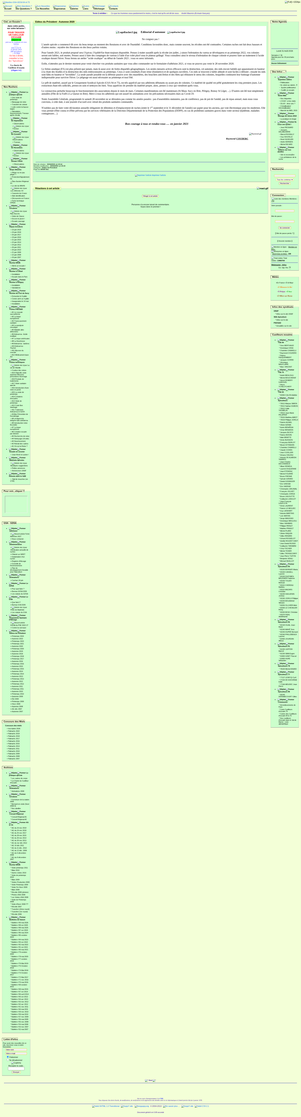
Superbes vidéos (285, 79)
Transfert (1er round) (20, 912)
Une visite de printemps (16, 98)
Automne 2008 (17, 706)
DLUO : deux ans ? (287, 103)
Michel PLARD (285, 531)
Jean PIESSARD (286, 127)
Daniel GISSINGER (287, 481)
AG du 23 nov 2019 (19, 828)
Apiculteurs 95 (284, 692)
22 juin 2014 (16, 242)
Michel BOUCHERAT (288, 378)
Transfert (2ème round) (20, 909)
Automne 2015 (17, 666)
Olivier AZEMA (285, 425)
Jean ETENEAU (286, 471)
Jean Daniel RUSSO (288, 543)
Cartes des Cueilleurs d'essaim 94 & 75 (288, 715)
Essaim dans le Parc (20, 277)
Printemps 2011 (18, 689)
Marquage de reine (19, 102)
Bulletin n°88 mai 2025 (20, 928)
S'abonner (13, 1057)
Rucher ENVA (14, 263)
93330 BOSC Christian (288, 612)
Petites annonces (18, 468)
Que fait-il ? (16, 602)
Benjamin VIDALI (286, 558)
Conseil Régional (16, 814)
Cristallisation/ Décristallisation (285, 107)
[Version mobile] (290, 267)
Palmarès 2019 (14, 734)
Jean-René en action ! (20, 455)
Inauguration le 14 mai (20, 301)
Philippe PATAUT (286, 526)
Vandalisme (16, 288)
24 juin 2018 (16, 232)
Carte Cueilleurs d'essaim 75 (285, 710)
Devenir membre (284, 241)
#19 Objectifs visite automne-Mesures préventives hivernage (18, 374)
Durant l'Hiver (17, 161)
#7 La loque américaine (20, 338)
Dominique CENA (286, 348)
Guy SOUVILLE (286, 137)
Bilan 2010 (15, 870)
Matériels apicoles (16, 460)
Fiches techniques (17, 362)
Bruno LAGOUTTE (287, 496)
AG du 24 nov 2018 (19, 830)
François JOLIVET (287, 491)
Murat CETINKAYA (287, 445)
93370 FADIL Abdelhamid (284, 615)
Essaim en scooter (17, 452)
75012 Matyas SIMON (288, 403)
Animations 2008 (18, 791)
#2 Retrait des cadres (20, 444)
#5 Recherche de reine (20, 436)
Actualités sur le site (284, 326)
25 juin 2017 (16, 235)
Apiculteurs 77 (284, 674)
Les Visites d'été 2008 (20, 897)
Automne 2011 (17, 686)
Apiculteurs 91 (284, 646)
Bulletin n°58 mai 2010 (20, 1014)
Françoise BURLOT (287, 442)
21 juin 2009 (16, 252)
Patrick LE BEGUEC (288, 508)
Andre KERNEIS (286, 142)
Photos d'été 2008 (18, 895)
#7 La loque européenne (15, 428)
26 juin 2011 (16, 247)
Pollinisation (284, 82)
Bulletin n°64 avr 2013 (20, 999)
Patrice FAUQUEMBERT (285, 356)
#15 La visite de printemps (17, 393)
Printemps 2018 (18, 656)
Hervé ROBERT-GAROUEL (286, 381)
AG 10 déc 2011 (18, 845)
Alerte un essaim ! (19, 266)
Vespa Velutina (15, 170)
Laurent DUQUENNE (288, 469)
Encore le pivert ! (18, 219)
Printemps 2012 (18, 684)
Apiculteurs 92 (284, 622)
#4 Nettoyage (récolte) (20, 439)
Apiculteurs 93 (284, 566)
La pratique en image (288, 119)
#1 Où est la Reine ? (19, 446)
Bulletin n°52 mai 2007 (20, 1029)
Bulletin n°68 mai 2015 (20, 989)
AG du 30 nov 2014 (19, 838)
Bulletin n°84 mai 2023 (20, 940)
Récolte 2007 (17, 907)
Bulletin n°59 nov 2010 (20, 1012)
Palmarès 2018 (14, 736)
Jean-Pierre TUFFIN (288, 556)
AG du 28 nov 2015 (19, 835)
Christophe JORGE (287, 494)
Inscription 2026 (14, 729)
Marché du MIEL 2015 (288, 110)
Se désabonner (15, 1060)
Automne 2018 (17, 654)
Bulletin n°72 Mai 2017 (20, 977)
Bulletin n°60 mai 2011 (20, 1009)
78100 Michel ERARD (288, 669)
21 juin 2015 (16, 240)
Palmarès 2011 (13, 749)
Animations (14, 577)
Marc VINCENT (286, 367)
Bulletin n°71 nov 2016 (20, 980)
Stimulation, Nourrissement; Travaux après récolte (19, 113)
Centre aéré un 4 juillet (20, 299)
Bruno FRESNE (286, 476)
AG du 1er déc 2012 (19, 843)
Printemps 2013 (18, 679)
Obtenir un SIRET (18, 554)
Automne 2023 (17, 639)
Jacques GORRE (287, 360)
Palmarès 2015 (14, 744)
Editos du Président (17, 633)
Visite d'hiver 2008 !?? (20, 904)
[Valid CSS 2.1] (201, 1106)
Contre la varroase (19, 628)
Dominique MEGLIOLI (288, 521)
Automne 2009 (17, 696)
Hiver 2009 (16, 704)
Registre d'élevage (19, 561)
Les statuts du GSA (19, 612)
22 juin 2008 (16, 255)
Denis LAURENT (286, 506)
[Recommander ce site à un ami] (286, 267)
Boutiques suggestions (19, 466)
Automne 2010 (17, 691)
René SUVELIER (286, 139)
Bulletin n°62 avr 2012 (20, 1004)
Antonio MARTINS (287, 513)
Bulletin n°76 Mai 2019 (20, 963)
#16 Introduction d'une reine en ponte (19, 389)
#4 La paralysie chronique (17, 326)
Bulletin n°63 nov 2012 (20, 1002)
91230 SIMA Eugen (287, 654)
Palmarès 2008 (14, 756)
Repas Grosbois (16, 227)
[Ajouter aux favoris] (283, 267)
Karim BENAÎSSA (286, 427)
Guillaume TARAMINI (288, 546)
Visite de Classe (18, 216)
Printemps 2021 (18, 644)
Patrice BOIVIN (286, 435)
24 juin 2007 (16, 257)
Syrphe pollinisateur (288, 87)
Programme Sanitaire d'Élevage (18, 619)
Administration (15, 544)
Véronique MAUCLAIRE (283, 363)
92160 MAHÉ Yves (287, 629)
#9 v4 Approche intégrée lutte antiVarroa (19, 419)
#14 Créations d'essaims (16, 397)
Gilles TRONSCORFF (288, 553)
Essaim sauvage (18, 221)
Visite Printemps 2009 (20, 885)
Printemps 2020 (18, 649)
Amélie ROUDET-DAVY (289, 541)
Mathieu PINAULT (287, 528)
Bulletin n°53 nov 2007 (20, 1027)
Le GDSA (18, 584)
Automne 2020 (17, 646)
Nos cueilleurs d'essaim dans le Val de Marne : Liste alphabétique (287, 721)
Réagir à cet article (150, 196)
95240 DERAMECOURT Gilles (288, 695)
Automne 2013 (17, 676)
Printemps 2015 (18, 669)
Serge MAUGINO (286, 518)
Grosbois (13, 208)
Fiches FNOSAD (16, 309)
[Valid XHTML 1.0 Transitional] (105, 1106)
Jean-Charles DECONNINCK (284, 463)
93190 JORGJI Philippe (289, 598)
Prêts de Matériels (17, 610)
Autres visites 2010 (19, 873)
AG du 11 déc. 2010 (19, 848)
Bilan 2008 (15, 890)
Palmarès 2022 (14, 731)
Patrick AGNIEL (286, 422)
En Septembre (17, 121)
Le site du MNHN (18, 186)
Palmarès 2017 (14, 739)
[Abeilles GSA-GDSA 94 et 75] (16, 2)
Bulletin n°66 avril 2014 (20, 994)
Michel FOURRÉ (286, 474)
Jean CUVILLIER (286, 452)
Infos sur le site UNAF (284, 314)
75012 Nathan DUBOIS (289, 406)
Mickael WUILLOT (287, 561)
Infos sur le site (282, 320)
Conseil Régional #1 (19, 817)
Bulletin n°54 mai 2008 (20, 1024)
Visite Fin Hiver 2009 (19, 887)
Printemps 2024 (18, 636)
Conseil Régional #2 (19, 819)
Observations (19, 124)
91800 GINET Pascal (288, 656)
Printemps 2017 (18, 659)
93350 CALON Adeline (288, 395)
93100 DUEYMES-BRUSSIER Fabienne (287, 577)
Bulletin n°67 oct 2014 (20, 992)
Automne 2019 (17, 651)
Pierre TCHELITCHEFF (285, 385)
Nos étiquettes (285, 98)
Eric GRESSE (285, 484)
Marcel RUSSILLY (287, 134)
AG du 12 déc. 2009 (19, 850)
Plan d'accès (15, 214)
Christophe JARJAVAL (288, 489)
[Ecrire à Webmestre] (280, 267)
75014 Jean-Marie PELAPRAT (286, 414)
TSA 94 (281, 342)
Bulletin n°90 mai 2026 (20, 923)
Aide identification (18, 196)
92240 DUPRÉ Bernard (289, 632)
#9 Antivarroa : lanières (20, 344)
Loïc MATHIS (285, 516)
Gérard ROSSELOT (288, 538)
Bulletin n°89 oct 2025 (20, 925)
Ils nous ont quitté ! (286, 123)
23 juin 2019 (16, 230)
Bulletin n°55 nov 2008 (20, 1022)
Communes (283, 702)
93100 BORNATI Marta (289, 569)
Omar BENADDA (286, 430)
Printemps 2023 (18, 641)
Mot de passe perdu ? (284, 233)
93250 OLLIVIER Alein (288, 605)
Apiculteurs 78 (284, 666)
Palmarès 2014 (14, 746)
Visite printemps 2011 (20, 868)
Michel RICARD (286, 144)
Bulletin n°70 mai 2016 (20, 982)
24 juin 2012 (16, 245)
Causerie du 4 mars (19, 193)
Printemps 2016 (18, 664)
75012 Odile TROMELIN (284, 409)
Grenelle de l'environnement (16, 565)
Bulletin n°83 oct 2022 (20, 942)
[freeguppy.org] (142, 1106)
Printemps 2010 (18, 694)
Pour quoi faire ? (18, 589)
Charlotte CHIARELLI (288, 350)
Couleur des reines (19, 370)
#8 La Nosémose (18, 341)
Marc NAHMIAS (286, 523)
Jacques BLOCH (286, 432)
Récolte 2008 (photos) (20, 892)
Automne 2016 (17, 661)
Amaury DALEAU (286, 455)
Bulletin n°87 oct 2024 (20, 930)
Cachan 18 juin (17, 580)
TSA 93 (281, 392)
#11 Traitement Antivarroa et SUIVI (17, 411)
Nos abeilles (16, 808)
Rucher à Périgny (16, 282)
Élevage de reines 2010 (287, 116)
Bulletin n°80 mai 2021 (20, 950)
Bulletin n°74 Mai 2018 (20, 970)
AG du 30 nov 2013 (19, 840)
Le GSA (18, 598)
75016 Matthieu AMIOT (289, 417)
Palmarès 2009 (14, 754)
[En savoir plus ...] (171, 1106)
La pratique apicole (18, 93)
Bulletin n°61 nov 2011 (20, 1007)
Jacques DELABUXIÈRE (284, 131)
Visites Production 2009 (20, 882)
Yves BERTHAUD (287, 345)
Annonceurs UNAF (19, 471)
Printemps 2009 (18, 701)
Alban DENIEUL (286, 466)
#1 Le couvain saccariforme (16, 313)
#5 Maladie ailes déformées (17, 331)
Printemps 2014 (18, 674)
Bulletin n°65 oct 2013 (20, 997)
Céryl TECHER (286, 548)
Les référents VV (17, 191)
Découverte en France (20, 198)
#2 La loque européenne (15, 317)
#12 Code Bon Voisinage (16, 406)
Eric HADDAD (285, 486)
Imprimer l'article (158, 175)
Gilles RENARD (286, 536)
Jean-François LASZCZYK (285, 502)
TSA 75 (281, 372)
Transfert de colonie (19, 104)
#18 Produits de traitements (17, 380)
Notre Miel (282, 95)
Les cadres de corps (19, 778)
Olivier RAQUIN (286, 533)
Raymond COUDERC (288, 353)
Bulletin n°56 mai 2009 (20, 1019)
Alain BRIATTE (285, 437)
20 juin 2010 (16, 250)
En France (281, 283)
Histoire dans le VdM (17, 476)
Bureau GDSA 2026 (19, 591)
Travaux (15, 129)
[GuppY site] (127, 1106)
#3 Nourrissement (19, 441)
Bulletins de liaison (17, 920)
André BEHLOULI (287, 375)
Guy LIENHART (286, 511)
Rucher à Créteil (16, 271)
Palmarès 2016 (14, 741)
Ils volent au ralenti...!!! (288, 85)
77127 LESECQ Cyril (288, 677)
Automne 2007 (17, 711)
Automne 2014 (17, 671)
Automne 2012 (17, 681)
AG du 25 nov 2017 (19, 833)
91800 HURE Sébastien (284, 659)
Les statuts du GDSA (20, 594)
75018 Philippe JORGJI (289, 420)
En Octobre (16, 134)
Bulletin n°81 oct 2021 (20, 947)
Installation (16, 274)
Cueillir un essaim (287, 90)
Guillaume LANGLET (288, 499)
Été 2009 (15, 699)
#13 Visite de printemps (16, 402)
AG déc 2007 (17, 709)
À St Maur (289, 283)
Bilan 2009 (15, 880)
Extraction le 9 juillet (19, 296)
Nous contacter (18, 539)
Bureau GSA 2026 (19, 605)
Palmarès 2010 (14, 751)
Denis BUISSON (286, 440)
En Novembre (16, 148)
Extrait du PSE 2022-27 (19, 625)
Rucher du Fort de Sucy (19, 293)
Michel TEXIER (286, 551)
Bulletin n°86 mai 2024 (20, 933)
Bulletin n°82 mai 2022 (20, 945)
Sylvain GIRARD (286, 479)
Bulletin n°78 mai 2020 (20, 956)
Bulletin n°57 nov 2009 (20, 1017)
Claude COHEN (286, 450)
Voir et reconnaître (287, 155)
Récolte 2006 (17, 914)
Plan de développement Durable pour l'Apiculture (19, 570)
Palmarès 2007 (14, 759)
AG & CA (19, 823)
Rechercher (284, 183)
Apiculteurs (283, 400)
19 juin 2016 (16, 237)
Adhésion (13, 531)
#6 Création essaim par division (18, 433)
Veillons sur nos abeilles (284, 151)
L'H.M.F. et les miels (288, 101)
